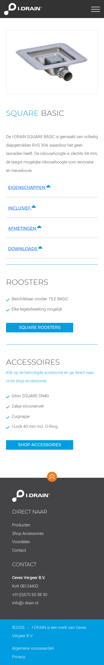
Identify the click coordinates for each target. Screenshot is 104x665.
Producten (21, 525)
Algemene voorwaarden (33, 648)
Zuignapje (21, 416)
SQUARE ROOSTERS (40, 327)
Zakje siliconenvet (28, 406)
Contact (19, 550)
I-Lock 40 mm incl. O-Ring (35, 426)
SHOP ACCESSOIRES (39, 444)
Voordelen (21, 541)
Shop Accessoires (28, 533)
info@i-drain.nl (25, 603)
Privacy (18, 656)
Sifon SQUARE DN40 (30, 396)
